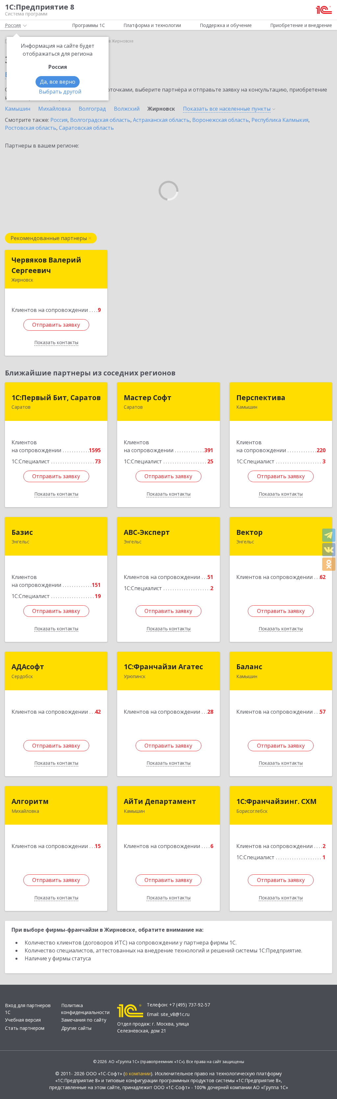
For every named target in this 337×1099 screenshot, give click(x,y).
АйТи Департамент (160, 801)
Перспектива (260, 397)
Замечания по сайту (83, 1020)
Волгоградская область (100, 120)
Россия (58, 120)
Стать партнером (24, 1028)
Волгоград (92, 108)
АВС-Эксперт (147, 532)
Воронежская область (220, 120)
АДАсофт (28, 666)
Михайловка (54, 108)
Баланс (249, 666)
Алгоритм (30, 801)
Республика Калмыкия (279, 120)
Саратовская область (86, 127)
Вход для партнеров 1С (28, 1008)
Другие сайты (76, 1028)
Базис (22, 532)
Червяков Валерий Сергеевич (46, 265)
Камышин (17, 108)
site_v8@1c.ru (175, 1014)
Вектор (249, 532)
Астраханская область (161, 120)
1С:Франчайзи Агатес (163, 666)
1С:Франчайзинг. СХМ (276, 801)
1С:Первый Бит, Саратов (56, 397)
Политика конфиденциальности (85, 1008)
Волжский (127, 108)
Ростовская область (30, 127)
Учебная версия (23, 1020)
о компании (138, 1073)
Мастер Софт (147, 397)
